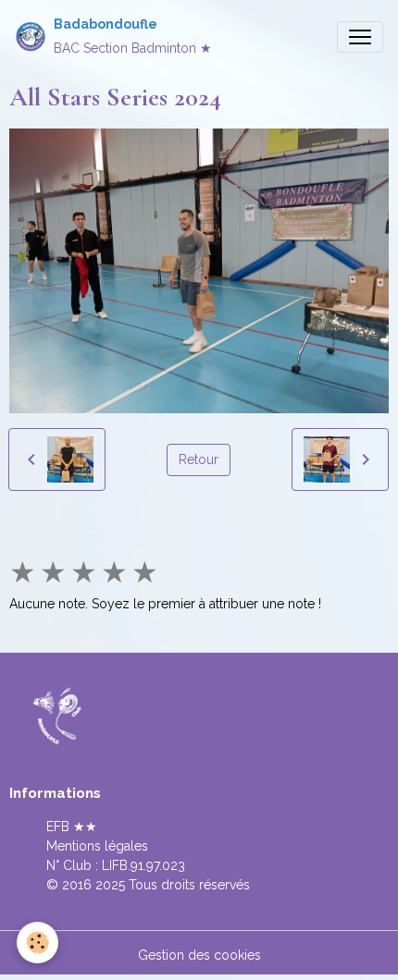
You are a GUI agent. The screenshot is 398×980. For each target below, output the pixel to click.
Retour (198, 459)
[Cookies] (37, 942)
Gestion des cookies (199, 955)
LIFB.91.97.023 (143, 865)
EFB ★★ (71, 826)
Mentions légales (97, 846)
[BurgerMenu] (360, 37)
